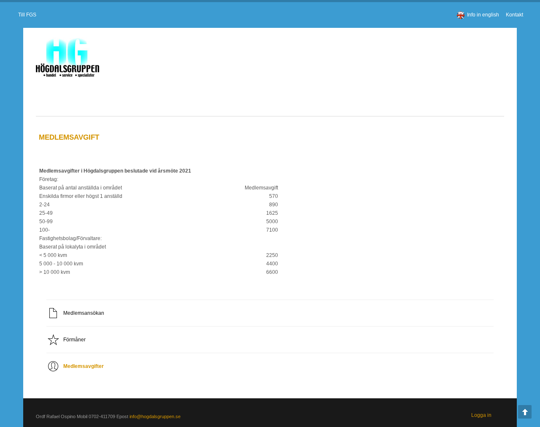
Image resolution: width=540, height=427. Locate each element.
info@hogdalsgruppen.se (145, 416)
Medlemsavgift (59, 137)
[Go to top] (525, 412)
